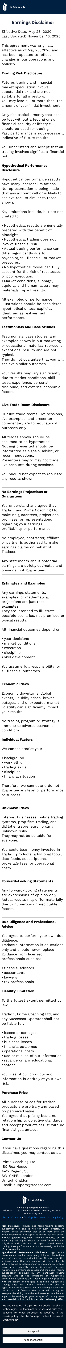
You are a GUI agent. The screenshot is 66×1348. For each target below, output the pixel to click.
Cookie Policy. (11, 1319)
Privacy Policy (55, 1217)
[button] (63, 7)
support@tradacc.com (37, 1207)
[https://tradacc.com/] (14, 6)
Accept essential (33, 1339)
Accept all (33, 1331)
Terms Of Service (12, 1217)
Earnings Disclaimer (35, 1217)
